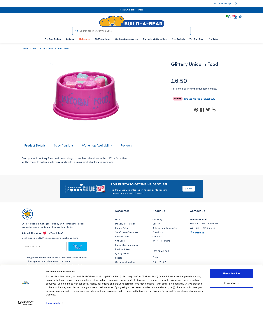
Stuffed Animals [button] (102, 38)
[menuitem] (53, 39)
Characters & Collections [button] (154, 38)
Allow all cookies (231, 273)
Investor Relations (161, 240)
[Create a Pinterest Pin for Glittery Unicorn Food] (197, 109)
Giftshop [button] (70, 38)
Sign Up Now (77, 246)
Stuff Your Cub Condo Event (55, 48)
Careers (157, 223)
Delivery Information (125, 223)
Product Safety (122, 249)
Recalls (118, 257)
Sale (34, 48)
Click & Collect (122, 236)
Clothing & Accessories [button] (126, 38)
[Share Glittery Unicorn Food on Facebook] (203, 109)
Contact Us (198, 232)
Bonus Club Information (127, 244)
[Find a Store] (237, 3)
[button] (229, 17)
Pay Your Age (159, 261)
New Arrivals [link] (178, 38)
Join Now (188, 188)
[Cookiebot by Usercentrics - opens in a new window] (25, 303)
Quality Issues (122, 253)
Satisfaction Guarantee (126, 232)
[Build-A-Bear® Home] (131, 21)
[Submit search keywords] (76, 31)
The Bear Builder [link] (53, 38)
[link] (84, 39)
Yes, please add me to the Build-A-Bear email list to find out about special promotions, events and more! (57, 263)
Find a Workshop (222, 3)
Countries (157, 236)
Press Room (158, 232)
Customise (229, 283)
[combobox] (134, 30)
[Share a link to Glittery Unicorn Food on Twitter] (209, 109)
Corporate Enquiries (125, 262)
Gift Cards (120, 240)
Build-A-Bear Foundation (165, 227)
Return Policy (121, 227)
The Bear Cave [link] (196, 38)
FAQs (117, 219)
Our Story (157, 219)
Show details (53, 303)
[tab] (64, 146)
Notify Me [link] (214, 38)
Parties (156, 257)
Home (25, 48)
